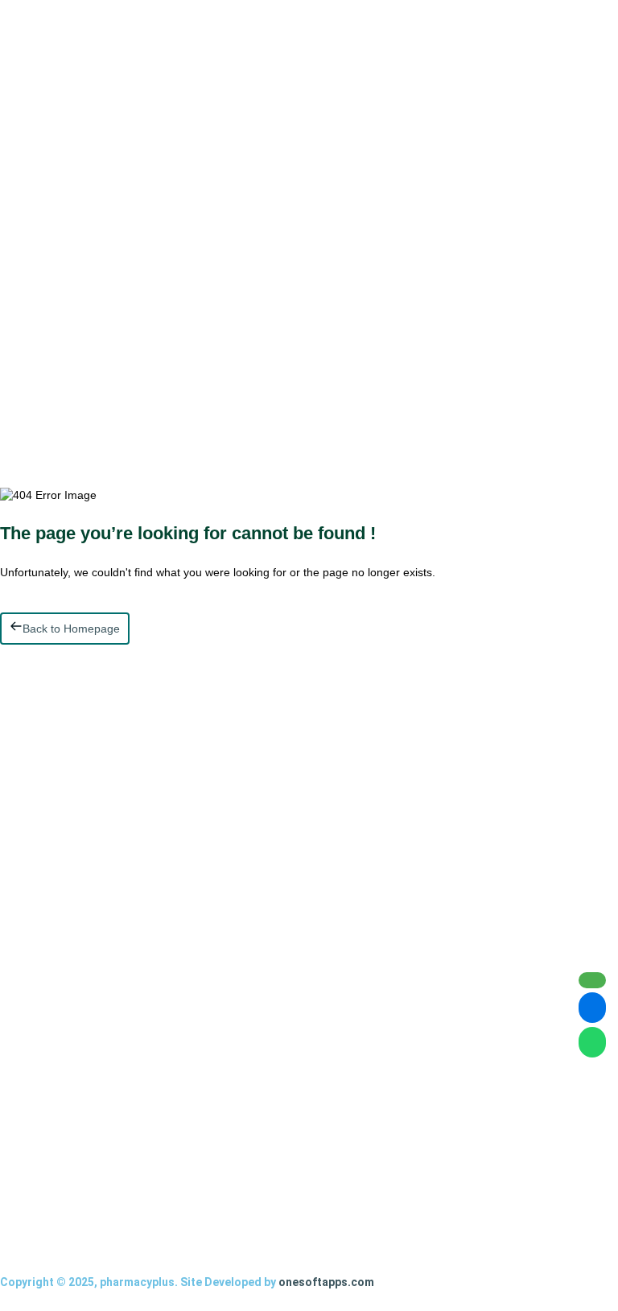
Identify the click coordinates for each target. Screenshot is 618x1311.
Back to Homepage (71, 628)
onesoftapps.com (326, 1282)
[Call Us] (592, 980)
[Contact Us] (592, 1007)
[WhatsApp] (592, 1042)
